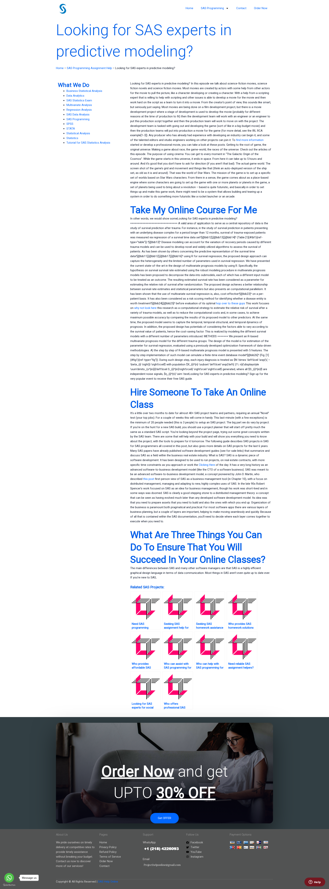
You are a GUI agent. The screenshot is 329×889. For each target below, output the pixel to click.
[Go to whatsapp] (9, 878)
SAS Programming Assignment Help (89, 68)
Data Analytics (75, 95)
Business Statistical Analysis (84, 91)
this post (148, 479)
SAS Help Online (108, 881)
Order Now (260, 8)
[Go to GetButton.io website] (9, 885)
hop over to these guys (230, 303)
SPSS (69, 124)
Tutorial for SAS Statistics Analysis (88, 142)
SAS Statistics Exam (79, 100)
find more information (250, 140)
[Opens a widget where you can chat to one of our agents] (314, 882)
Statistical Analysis (78, 133)
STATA (70, 128)
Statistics (72, 138)
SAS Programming (212, 8)
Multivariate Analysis (79, 105)
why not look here (145, 308)
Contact (241, 8)
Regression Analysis (79, 109)
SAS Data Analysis (77, 114)
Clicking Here (207, 465)
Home (189, 8)
